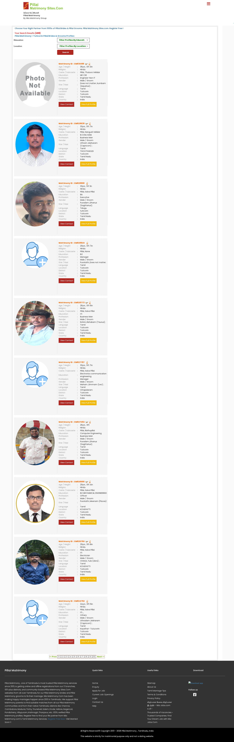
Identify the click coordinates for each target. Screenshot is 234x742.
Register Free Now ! (57, 719)
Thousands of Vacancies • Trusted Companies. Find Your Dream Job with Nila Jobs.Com (160, 717)
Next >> (101, 656)
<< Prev (53, 656)
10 (94, 656)
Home (95, 683)
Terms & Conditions (156, 694)
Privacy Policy (153, 698)
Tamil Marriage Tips (156, 690)
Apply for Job (98, 690)
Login (94, 698)
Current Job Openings (103, 694)
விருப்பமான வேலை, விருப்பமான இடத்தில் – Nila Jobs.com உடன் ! (159, 705)
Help (94, 706)
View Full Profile (88, 104)
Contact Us (97, 702)
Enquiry (95, 687)
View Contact (66, 104)
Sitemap (151, 683)
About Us (151, 687)
